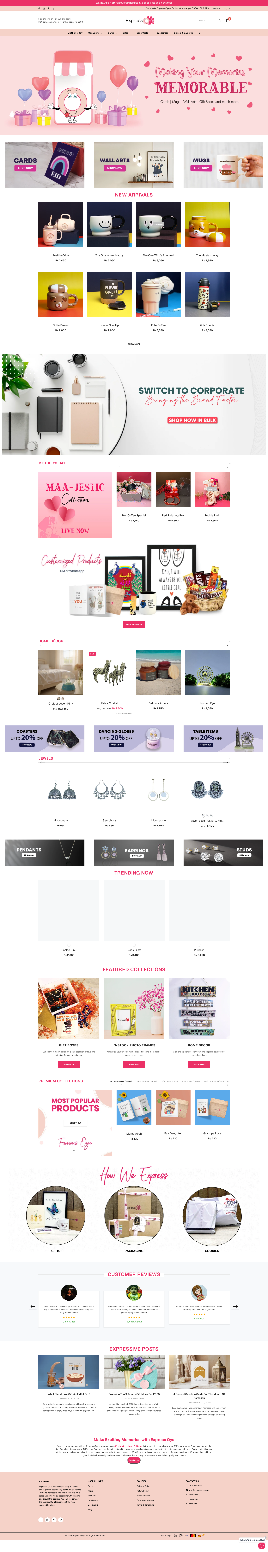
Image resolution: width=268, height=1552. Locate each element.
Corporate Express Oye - (159, 8)
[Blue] (58, 698)
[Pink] (62, 698)
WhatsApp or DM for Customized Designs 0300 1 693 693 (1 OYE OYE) (134, 3)
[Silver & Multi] (211, 815)
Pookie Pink (68, 950)
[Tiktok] (54, 8)
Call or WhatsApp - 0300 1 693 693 (190, 8)
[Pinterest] (49, 8)
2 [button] (76, 1150)
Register (216, 8)
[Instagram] (45, 8)
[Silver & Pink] (207, 815)
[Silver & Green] (203, 815)
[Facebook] (40, 8)
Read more (134, 1460)
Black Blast (134, 950)
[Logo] (140, 20)
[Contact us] (261, 1545)
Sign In (227, 8)
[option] (134, 498)
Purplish (199, 950)
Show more (134, 344)
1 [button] (74, 1150)
